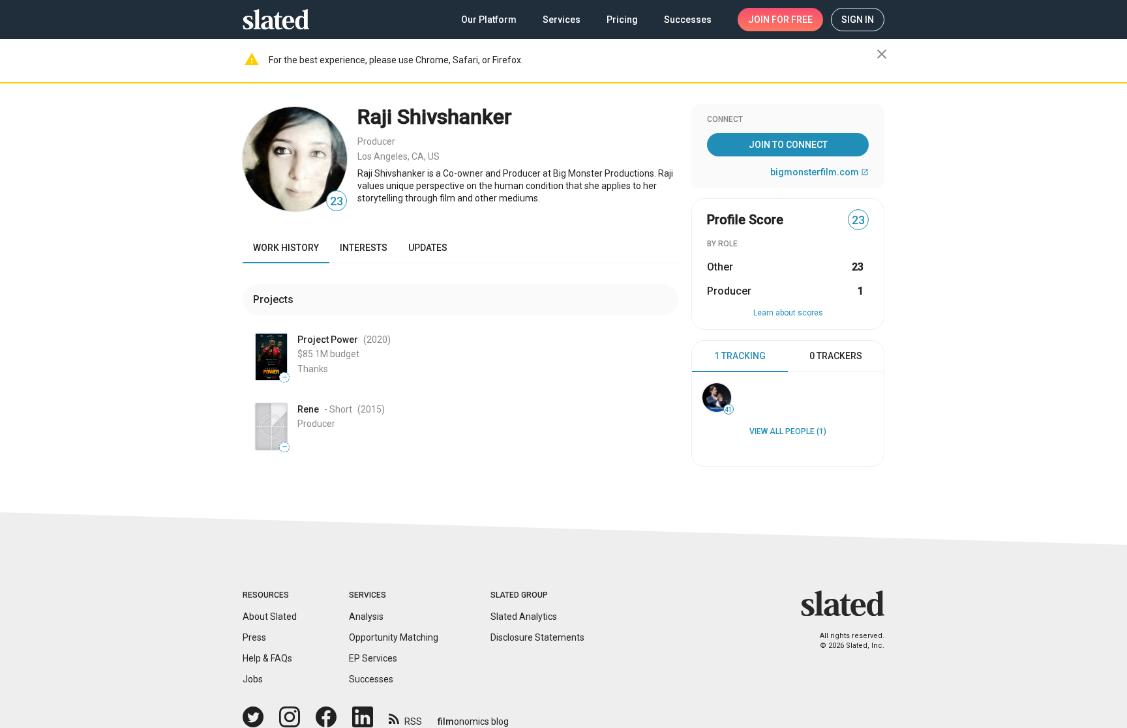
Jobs (253, 679)
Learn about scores (788, 312)
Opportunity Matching (393, 637)
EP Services (373, 658)
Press (254, 637)
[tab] (740, 356)
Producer (376, 141)
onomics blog (473, 721)
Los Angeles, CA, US (398, 156)
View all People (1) (787, 431)
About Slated (270, 616)
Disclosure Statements (537, 637)
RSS (413, 721)
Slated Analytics (523, 616)
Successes (371, 679)
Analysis (366, 616)
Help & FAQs (267, 658)
